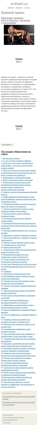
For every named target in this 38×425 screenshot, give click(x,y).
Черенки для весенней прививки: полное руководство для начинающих (18, 282)
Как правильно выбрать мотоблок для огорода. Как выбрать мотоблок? (16, 378)
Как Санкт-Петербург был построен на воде (20, 264)
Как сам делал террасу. (11, 158)
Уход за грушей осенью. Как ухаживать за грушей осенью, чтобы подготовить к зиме (18, 335)
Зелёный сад (19, 4)
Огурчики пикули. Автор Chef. (15, 245)
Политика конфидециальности (10, 420)
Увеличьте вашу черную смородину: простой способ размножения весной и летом (18, 354)
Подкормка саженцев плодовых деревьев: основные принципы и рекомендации (18, 349)
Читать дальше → (7, 144)
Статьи (27, 7)
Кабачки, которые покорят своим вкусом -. (19, 242)
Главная (10, 7)
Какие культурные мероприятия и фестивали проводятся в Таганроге (15, 301)
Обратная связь (7, 422)
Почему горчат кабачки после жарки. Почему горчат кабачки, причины (16, 359)
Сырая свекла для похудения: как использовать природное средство (15, 260)
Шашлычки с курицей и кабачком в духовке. (20, 235)
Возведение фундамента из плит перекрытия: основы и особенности (14, 255)
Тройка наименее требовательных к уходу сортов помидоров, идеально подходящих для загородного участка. (18, 199)
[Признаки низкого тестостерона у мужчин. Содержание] (19, 35)
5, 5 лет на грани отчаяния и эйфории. (17, 161)
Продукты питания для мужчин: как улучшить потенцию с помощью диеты (15, 320)
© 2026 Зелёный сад (8, 415)
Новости (19, 7)
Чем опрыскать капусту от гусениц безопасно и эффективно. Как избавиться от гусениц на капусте (17, 384)
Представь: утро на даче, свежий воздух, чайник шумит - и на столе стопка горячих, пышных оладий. (17, 165)
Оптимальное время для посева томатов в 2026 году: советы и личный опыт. (18, 205)
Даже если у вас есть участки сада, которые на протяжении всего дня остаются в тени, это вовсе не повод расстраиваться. (18, 172)
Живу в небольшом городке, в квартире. (18, 180)
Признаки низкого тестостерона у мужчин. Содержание (16, 20)
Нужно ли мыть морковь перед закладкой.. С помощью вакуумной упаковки (18, 373)
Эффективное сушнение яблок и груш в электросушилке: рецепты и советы (17, 306)
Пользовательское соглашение (16, 417)
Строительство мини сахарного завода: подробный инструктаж (17, 368)
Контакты (5, 417)
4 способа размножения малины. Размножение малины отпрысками (15, 364)
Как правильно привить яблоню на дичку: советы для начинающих (17, 277)
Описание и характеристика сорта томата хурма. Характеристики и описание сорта (18, 344)
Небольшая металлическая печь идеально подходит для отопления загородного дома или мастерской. (19, 225)
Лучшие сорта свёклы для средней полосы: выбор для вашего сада (18, 251)
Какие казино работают (12, 247)
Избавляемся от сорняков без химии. (17, 177)
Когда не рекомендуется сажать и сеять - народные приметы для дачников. (17, 210)
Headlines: (7, 271)
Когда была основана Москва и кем (17, 274)
